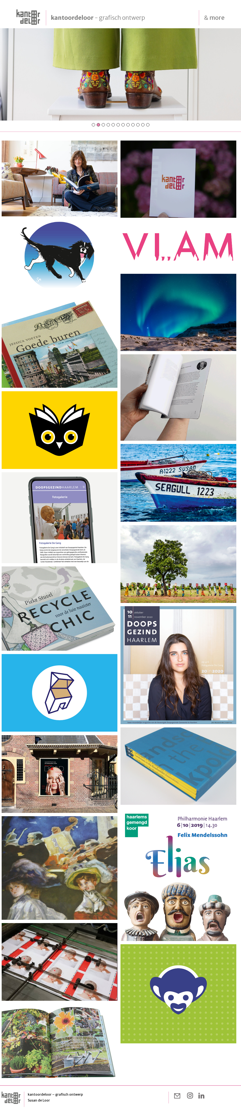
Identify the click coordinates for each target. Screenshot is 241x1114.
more (214, 17)
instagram (190, 1096)
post (178, 1096)
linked (201, 1096)
